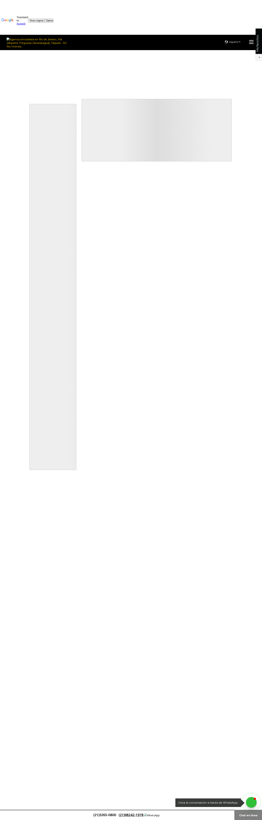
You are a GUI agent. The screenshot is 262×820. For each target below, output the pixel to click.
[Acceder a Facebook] (3, 815)
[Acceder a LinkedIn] (9, 815)
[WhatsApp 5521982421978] (251, 802)
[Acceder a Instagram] (16, 815)
